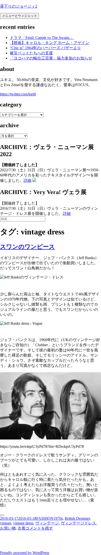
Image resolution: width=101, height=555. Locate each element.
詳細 (27, 180)
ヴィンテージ (47, 523)
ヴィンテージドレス (78, 523)
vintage (5, 523)
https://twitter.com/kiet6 (18, 94)
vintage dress (23, 523)
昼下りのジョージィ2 (18, 6)
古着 (21, 528)
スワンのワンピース (27, 246)
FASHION (44, 518)
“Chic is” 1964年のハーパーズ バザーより (45, 48)
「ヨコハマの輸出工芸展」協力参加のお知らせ (51, 58)
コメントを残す (39, 528)
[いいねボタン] (2, 515)
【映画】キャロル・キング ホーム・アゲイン (49, 43)
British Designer (77, 518)
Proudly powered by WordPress (24, 553)
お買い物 (8, 528)
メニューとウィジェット (19, 16)
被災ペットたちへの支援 (31, 53)
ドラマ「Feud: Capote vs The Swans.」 (42, 37)
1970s (58, 518)
